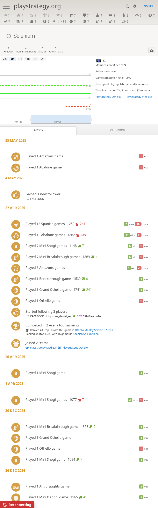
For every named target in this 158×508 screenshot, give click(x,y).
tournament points (25, 50)
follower (8, 50)
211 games (117, 130)
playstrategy (37, 6)
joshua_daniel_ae (60, 316)
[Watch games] (152, 50)
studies (42, 50)
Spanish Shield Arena (86, 334)
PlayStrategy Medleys (139, 97)
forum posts (56, 50)
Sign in (148, 6)
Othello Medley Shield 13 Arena (94, 330)
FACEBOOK (37, 199)
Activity (38, 130)
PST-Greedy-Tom (90, 316)
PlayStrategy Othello (108, 97)
